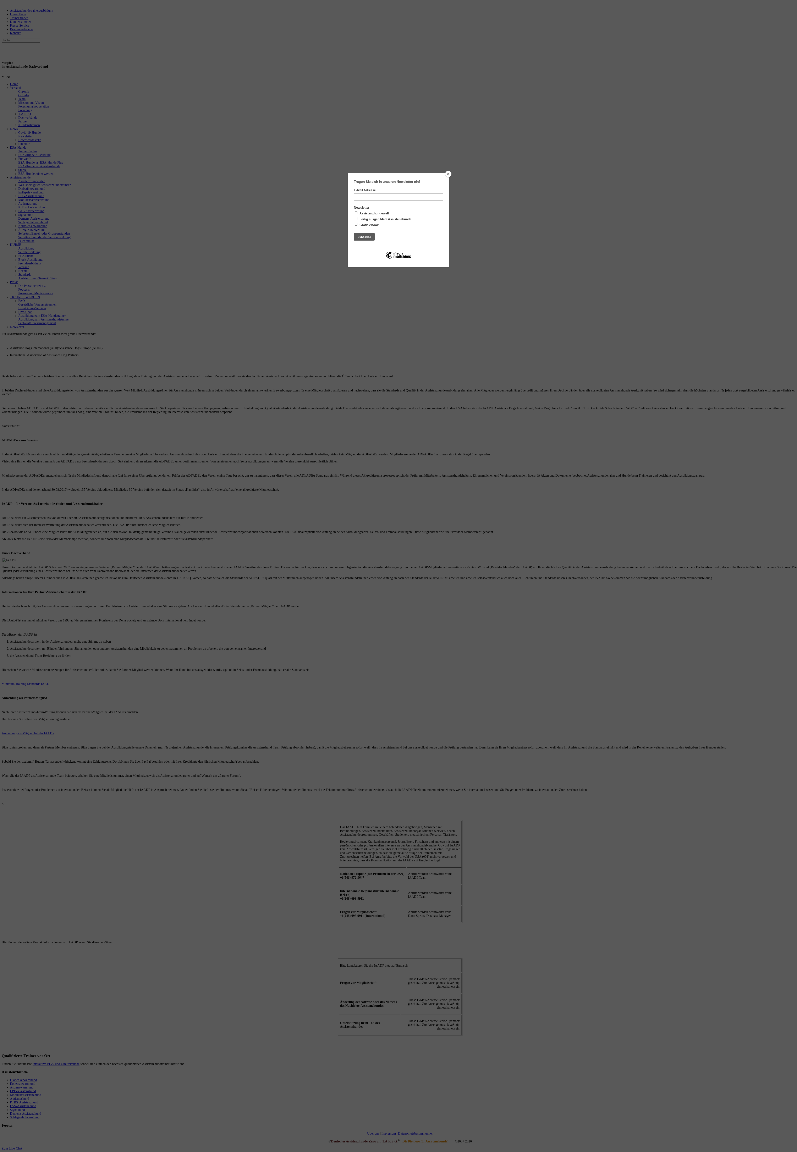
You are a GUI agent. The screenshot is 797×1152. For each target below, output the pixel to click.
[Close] (448, 174)
